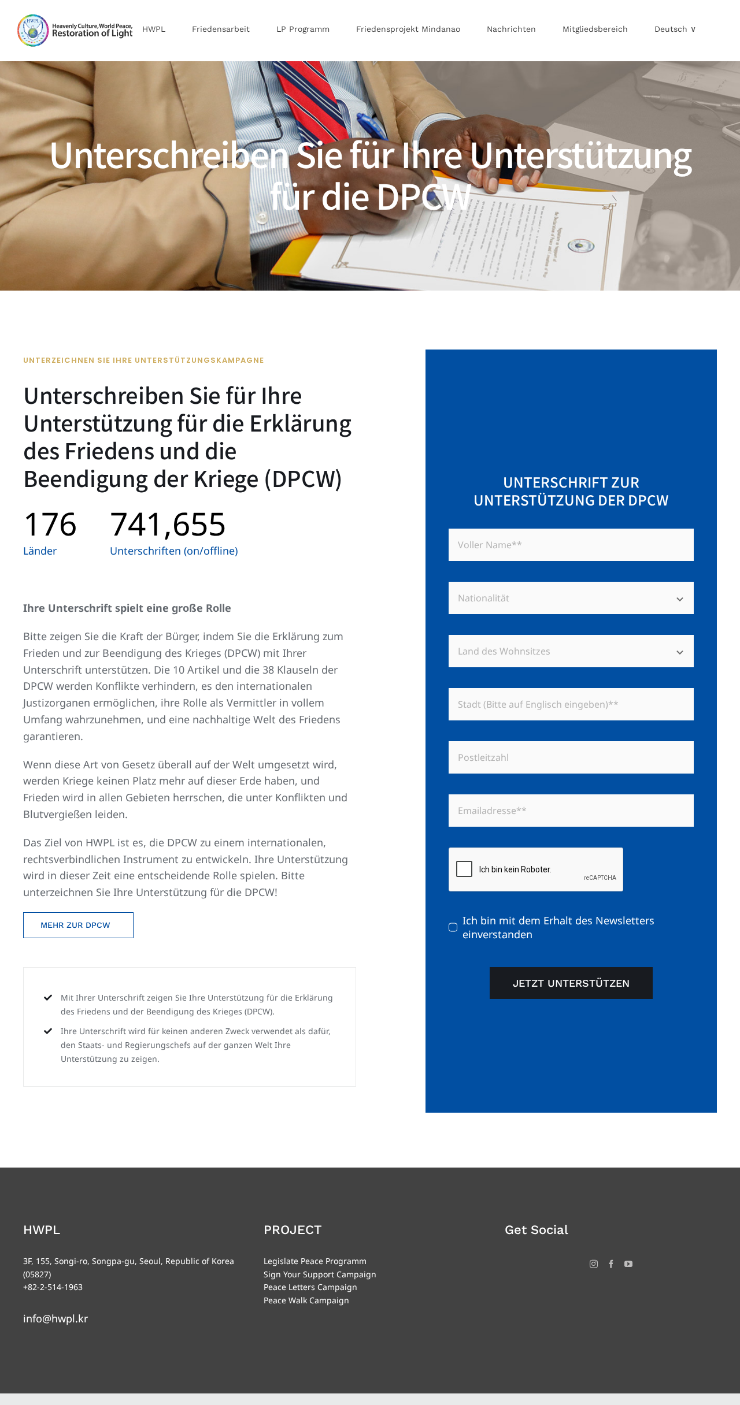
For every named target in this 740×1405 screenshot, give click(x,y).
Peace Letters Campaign (310, 1286)
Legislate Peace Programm (315, 1260)
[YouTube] (628, 1264)
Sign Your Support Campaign (320, 1274)
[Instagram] (594, 1264)
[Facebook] (611, 1264)
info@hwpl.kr (55, 1318)
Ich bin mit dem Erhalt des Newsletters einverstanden (558, 927)
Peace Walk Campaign (306, 1300)
